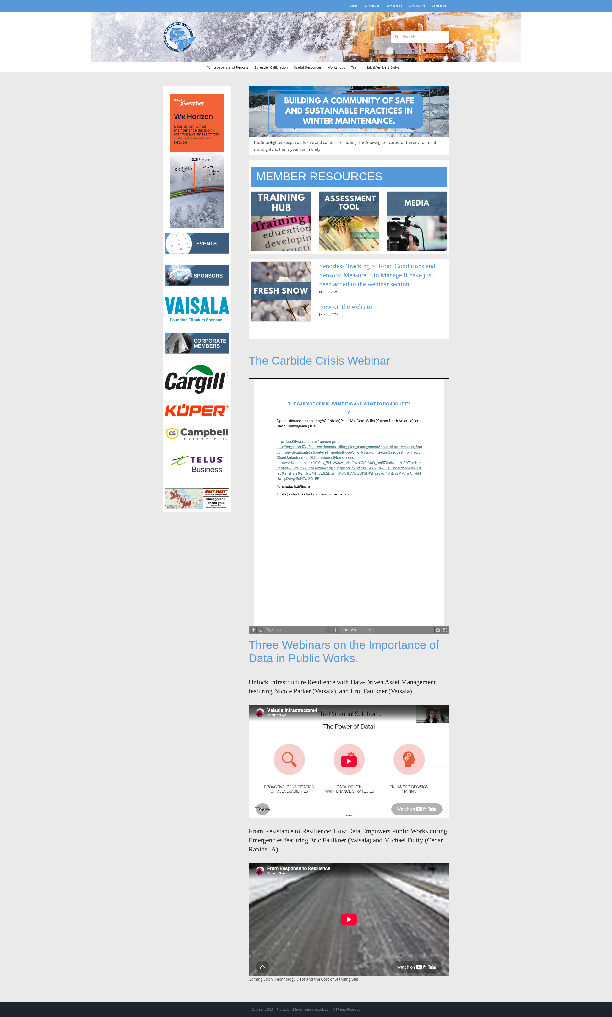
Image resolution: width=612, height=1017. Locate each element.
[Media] (417, 193)
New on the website (345, 306)
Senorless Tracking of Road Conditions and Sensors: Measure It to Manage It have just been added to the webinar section (377, 275)
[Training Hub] (281, 193)
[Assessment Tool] (349, 193)
